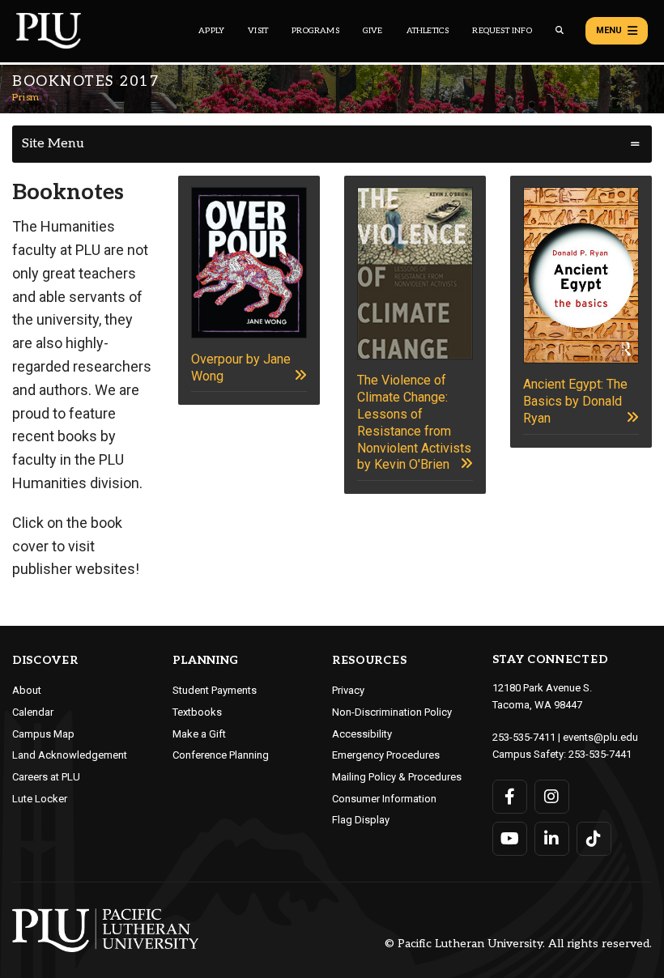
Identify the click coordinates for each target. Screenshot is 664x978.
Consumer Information (384, 799)
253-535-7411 (523, 737)
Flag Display (360, 820)
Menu (609, 30)
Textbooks (197, 712)
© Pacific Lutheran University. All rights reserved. (518, 944)
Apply (211, 31)
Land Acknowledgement (69, 755)
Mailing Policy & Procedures (397, 777)
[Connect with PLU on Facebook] (509, 797)
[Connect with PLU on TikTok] (594, 839)
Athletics (427, 31)
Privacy (348, 690)
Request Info (501, 31)
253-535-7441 (600, 754)
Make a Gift (199, 734)
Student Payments (214, 690)
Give (373, 31)
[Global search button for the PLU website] (559, 30)
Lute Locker (39, 799)
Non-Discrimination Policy (392, 712)
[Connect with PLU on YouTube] (509, 839)
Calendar (32, 712)
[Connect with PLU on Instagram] (551, 797)
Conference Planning (220, 755)
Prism (26, 97)
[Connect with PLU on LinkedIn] (551, 839)
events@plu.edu (600, 737)
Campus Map (43, 734)
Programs (315, 31)
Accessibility (362, 734)
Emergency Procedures (386, 755)
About (26, 690)
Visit (258, 31)
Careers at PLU (46, 777)
